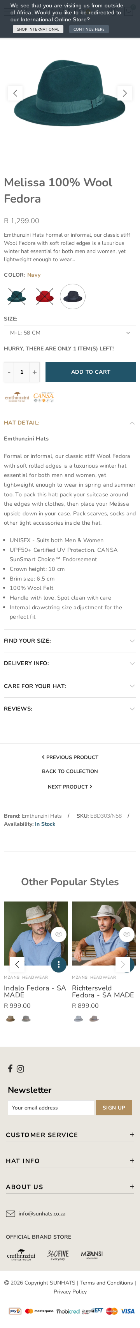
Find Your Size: (27, 641)
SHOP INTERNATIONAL (38, 29)
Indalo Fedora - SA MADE (35, 992)
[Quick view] (58, 934)
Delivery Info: (26, 663)
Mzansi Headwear (26, 977)
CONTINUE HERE (89, 29)
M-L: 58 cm (25, 332)
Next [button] (124, 93)
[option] (70, 93)
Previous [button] (15, 93)
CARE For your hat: (35, 686)
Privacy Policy (70, 1291)
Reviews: (18, 709)
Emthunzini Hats (42, 816)
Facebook (10, 1068)
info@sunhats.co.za (42, 1213)
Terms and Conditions (106, 1282)
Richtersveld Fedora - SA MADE (103, 992)
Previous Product (72, 757)
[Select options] (58, 965)
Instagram (20, 1068)
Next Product (68, 787)
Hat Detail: (22, 422)
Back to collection (70, 772)
